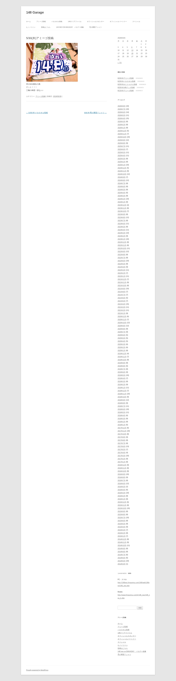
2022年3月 (121, 270)
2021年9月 (121, 289)
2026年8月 (121, 106)
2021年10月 (122, 285)
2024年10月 (122, 174)
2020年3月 (121, 344)
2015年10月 (122, 508)
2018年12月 (122, 391)
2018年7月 (121, 406)
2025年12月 (122, 131)
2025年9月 (121, 140)
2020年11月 (122, 320)
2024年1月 (121, 202)
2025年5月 (121, 152)
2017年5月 (121, 449)
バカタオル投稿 (56, 21)
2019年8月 (121, 366)
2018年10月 (122, 397)
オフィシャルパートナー (118, 21)
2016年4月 (121, 490)
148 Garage (35, 12)
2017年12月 (122, 428)
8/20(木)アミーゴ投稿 (126, 78)
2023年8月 (121, 217)
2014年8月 (121, 552)
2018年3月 (121, 419)
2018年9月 (121, 400)
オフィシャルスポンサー (95, 21)
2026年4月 (121, 118)
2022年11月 (122, 245)
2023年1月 (121, 239)
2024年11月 (122, 171)
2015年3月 (121, 530)
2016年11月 (122, 468)
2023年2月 (121, 236)
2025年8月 (121, 143)
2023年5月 (121, 227)
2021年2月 (121, 310)
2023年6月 (121, 224)
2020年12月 (122, 316)
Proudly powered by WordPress (37, 670)
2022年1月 (121, 276)
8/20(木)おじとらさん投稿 (127, 84)
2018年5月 (121, 412)
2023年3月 (121, 233)
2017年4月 (121, 453)
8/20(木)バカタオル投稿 (126, 81)
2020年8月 (121, 329)
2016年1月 (121, 499)
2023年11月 (122, 208)
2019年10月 (122, 360)
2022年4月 (121, 267)
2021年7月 (121, 295)
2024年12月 (122, 168)
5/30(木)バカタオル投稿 (37, 113)
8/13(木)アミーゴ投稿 (126, 91)
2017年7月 (121, 443)
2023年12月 (122, 205)
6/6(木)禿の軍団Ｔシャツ (95, 113)
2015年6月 (121, 521)
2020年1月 (121, 350)
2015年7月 (121, 518)
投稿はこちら (45, 27)
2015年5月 (121, 524)
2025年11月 (122, 134)
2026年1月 (121, 128)
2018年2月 (121, 422)
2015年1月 (121, 536)
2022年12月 (122, 242)
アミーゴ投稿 (41, 21)
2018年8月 (121, 403)
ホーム (28, 21)
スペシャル (136, 21)
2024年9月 (121, 177)
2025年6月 (121, 149)
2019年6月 (121, 372)
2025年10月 (122, 137)
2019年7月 (121, 369)
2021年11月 (122, 282)
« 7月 (120, 63)
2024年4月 (121, 193)
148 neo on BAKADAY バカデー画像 (70, 27)
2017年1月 (121, 462)
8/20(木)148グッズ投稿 (126, 87)
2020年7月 (121, 332)
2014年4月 (121, 564)
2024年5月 (121, 190)
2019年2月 (121, 384)
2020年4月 (121, 341)
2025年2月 (121, 162)
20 (132, 53)
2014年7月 (121, 555)
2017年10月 (122, 434)
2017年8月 (121, 440)
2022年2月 (121, 273)
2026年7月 (121, 109)
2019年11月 (122, 357)
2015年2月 (121, 533)
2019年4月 (121, 378)
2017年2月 (121, 459)
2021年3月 (121, 307)
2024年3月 (121, 196)
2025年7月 (121, 146)
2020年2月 (121, 347)
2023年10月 (122, 211)
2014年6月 (121, 558)
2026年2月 (121, 125)
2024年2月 (121, 199)
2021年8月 (121, 292)
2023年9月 (121, 214)
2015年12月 (122, 502)
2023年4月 (121, 230)
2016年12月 (122, 465)
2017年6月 (121, 446)
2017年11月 (122, 431)
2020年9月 (121, 326)
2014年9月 (121, 548)
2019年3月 (121, 381)
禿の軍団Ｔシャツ (95, 27)
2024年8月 (121, 180)
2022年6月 (121, 261)
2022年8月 (121, 255)
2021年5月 (121, 301)
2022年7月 (121, 258)
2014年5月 (121, 561)
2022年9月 (121, 251)
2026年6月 (121, 112)
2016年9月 (121, 474)
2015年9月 (121, 511)
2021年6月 (121, 298)
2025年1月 (121, 165)
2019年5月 (121, 375)
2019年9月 (121, 363)
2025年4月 (121, 156)
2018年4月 (121, 415)
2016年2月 (121, 496)
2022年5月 (121, 264)
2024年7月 (121, 183)
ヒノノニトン (30, 27)
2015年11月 (122, 505)
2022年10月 (122, 248)
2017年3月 (121, 456)
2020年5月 (121, 338)
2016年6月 (121, 484)
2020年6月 (121, 335)
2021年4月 (121, 304)
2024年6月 (121, 186)
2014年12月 (122, 539)
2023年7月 (121, 220)
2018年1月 (121, 425)
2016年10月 (122, 471)
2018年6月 (121, 409)
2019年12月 (122, 354)
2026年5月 (121, 115)
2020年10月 (122, 323)
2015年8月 (121, 514)
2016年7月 (121, 480)
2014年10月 (122, 545)
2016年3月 (121, 493)
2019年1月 (121, 388)
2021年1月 (121, 313)
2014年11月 (122, 542)
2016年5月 (121, 487)
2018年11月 (122, 394)
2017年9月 (121, 437)
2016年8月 (121, 477)
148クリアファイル (74, 21)
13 (132, 50)
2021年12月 (122, 279)
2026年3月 (121, 121)
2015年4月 (121, 527)
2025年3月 (121, 159)
